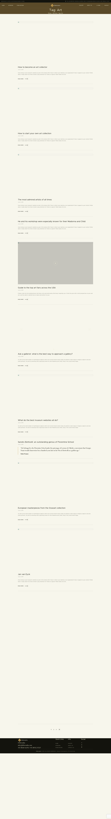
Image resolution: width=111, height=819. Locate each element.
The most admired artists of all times (35, 199)
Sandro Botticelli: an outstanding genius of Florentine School (46, 442)
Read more (21, 78)
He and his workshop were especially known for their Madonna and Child (51, 221)
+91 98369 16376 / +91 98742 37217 (29, 748)
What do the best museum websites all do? (38, 420)
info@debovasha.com (25, 745)
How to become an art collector (32, 67)
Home (50, 13)
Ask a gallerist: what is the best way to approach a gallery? (45, 354)
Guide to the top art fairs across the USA (37, 288)
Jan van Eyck (24, 574)
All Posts (55, 13)
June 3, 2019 (20, 69)
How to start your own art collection (34, 133)
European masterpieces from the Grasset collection (41, 508)
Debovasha (38, 751)
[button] (21, 329)
